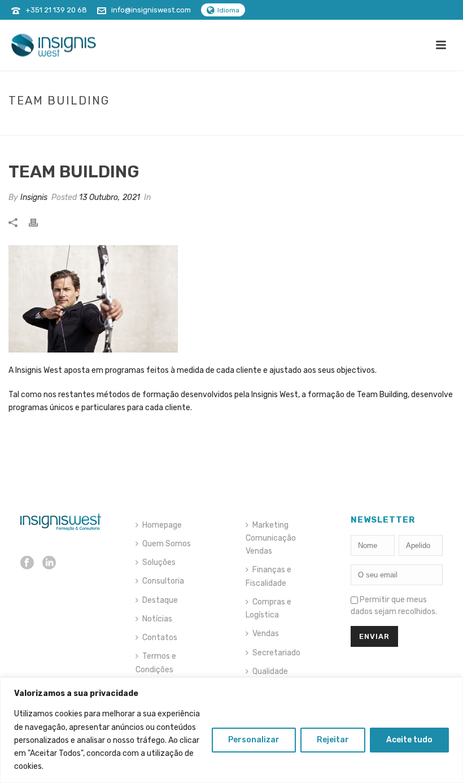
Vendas (265, 633)
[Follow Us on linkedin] (49, 563)
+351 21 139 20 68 (56, 10)
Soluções (159, 562)
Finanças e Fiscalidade (268, 576)
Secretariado (276, 653)
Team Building (356, 124)
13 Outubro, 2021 (109, 197)
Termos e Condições (156, 662)
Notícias (157, 619)
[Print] (39, 221)
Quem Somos (166, 544)
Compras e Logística (268, 608)
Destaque (160, 600)
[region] (231, 730)
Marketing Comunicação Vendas (271, 538)
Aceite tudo (409, 740)
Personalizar (253, 740)
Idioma (228, 10)
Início (311, 124)
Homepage (162, 525)
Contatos (159, 637)
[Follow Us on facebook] (27, 563)
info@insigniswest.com (151, 10)
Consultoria (163, 581)
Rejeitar (333, 740)
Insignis (33, 197)
